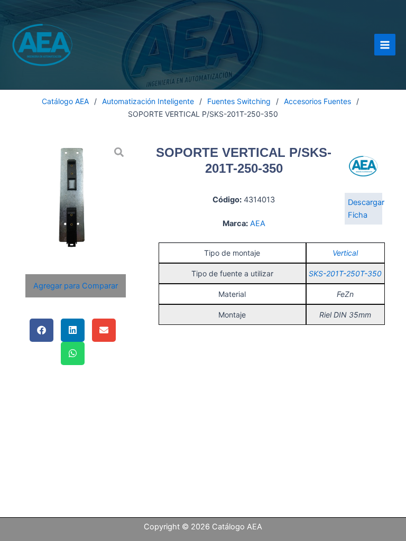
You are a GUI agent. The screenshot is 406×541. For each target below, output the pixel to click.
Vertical (345, 252)
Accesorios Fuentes (317, 101)
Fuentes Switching (239, 101)
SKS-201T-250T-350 (345, 273)
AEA (257, 223)
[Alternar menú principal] (384, 44)
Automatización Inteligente (148, 101)
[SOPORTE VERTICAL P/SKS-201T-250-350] (75, 196)
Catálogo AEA (65, 101)
